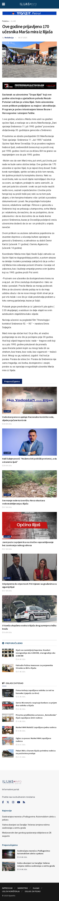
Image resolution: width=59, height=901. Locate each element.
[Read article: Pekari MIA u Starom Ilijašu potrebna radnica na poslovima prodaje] (8, 753)
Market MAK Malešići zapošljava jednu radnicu (36, 727)
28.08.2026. (8, 424)
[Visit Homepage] (28, 4)
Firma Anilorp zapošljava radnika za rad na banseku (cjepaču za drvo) (35, 691)
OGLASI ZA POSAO (33, 891)
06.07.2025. (22, 38)
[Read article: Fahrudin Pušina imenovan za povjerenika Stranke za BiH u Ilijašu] (8, 668)
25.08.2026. (21, 697)
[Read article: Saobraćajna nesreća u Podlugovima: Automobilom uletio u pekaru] (8, 854)
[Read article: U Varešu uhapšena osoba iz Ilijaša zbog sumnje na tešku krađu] (29, 608)
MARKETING (23, 888)
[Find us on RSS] (24, 802)
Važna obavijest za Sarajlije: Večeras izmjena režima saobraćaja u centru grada (36, 864)
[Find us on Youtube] (18, 802)
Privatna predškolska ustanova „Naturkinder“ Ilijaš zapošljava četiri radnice (36, 716)
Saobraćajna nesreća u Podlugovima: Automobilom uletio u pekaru (33, 852)
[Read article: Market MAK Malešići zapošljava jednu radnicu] (8, 730)
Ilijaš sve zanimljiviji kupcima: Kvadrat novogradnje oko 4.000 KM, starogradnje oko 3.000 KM (35, 653)
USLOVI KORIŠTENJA (11, 891)
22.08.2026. (21, 709)
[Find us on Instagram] (13, 802)
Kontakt (36, 888)
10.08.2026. (21, 721)
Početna (5, 21)
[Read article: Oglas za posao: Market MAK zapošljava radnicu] (8, 741)
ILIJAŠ (13, 21)
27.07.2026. (21, 757)
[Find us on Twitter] (8, 802)
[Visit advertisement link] (29, 15)
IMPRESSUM (7, 888)
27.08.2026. (8, 507)
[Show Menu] (3, 4)
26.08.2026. (8, 632)
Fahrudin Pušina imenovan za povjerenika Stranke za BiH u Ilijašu (34, 666)
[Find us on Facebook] (3, 802)
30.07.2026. (21, 745)
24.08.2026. (21, 659)
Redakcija (9, 38)
